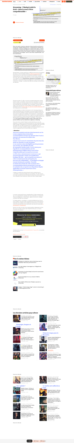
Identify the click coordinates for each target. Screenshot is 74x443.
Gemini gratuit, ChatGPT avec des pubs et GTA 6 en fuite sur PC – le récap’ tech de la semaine (54, 417)
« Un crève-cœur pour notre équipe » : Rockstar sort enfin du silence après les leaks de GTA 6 (54, 327)
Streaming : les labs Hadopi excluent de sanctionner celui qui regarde (31, 272)
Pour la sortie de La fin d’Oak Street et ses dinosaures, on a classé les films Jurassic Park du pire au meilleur (53, 99)
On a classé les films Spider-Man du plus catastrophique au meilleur (53, 104)
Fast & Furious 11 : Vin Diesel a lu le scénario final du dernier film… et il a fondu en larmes (54, 379)
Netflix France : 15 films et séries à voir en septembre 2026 (27, 389)
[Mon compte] (62, 1)
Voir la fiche (50, 350)
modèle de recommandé (34, 73)
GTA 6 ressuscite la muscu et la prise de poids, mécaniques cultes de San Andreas (27, 330)
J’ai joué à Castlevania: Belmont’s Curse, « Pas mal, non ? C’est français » (27, 338)
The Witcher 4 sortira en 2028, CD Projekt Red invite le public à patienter (27, 415)
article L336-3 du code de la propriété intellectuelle (32, 106)
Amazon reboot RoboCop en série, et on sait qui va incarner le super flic (54, 338)
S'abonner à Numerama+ (28, 224)
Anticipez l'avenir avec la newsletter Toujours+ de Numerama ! (51, 86)
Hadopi (15, 239)
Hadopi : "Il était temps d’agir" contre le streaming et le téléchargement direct (31, 287)
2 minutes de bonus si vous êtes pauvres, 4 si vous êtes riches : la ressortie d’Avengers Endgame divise (54, 356)
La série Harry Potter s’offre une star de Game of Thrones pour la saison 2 (27, 406)
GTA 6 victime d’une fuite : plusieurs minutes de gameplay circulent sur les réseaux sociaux (55, 94)
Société (19, 239)
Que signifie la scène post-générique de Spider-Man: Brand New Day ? (53, 109)
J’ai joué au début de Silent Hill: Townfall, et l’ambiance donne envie (27, 347)
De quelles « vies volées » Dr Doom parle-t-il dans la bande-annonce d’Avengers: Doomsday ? (54, 400)
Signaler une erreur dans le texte (19, 234)
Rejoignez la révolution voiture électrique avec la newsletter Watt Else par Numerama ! (30, 262)
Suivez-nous (42, 40)
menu (14, 1)
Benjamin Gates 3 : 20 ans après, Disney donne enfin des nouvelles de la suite (54, 391)
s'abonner (70, 1)
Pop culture (53, 4)
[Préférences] (65, 1)
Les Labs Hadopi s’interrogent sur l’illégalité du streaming (29, 267)
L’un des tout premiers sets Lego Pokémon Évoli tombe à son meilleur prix (27, 318)
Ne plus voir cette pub (17, 37)
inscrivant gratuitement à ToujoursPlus (31, 230)
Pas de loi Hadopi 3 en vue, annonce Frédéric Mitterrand (29, 277)
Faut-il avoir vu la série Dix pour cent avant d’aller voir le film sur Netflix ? (27, 355)
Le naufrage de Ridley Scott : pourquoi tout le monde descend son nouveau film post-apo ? (53, 318)
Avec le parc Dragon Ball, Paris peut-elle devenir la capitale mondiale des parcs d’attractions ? (27, 379)
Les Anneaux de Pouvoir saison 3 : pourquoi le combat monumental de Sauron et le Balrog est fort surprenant (53, 114)
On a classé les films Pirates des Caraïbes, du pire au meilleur (53, 408)
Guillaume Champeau (20, 22)
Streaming (59, 4)
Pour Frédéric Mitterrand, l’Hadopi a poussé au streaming (29, 282)
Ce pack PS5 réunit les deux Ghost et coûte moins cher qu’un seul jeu (27, 398)
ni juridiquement (22, 205)
